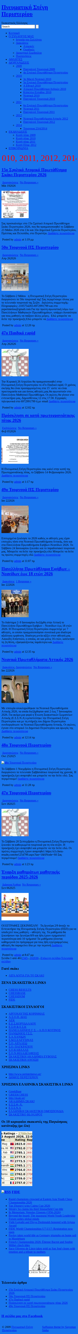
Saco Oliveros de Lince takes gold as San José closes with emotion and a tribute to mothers (42, 1250)
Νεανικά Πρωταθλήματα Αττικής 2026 (37, 659)
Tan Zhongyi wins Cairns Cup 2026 (29, 1205)
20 (34, 958)
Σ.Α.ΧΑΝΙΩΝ (17, 1036)
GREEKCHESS (18, 1094)
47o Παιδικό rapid (18, 332)
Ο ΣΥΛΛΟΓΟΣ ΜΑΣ (21, 36)
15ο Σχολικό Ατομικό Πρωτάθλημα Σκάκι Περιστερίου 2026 (34, 172)
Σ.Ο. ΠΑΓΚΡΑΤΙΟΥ (21, 1046)
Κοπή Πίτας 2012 (26, 144)
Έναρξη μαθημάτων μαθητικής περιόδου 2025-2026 (30, 874)
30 (37, 958)
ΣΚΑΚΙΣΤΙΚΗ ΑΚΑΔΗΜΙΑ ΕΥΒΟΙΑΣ (33, 1056)
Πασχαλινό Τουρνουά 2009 (39, 69)
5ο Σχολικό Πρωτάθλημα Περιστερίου (45, 82)
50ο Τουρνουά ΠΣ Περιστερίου (30, 247)
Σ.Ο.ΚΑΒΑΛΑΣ (18, 1049)
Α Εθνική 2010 (32, 85)
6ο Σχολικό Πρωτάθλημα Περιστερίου (45, 105)
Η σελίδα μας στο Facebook (22, 1316)
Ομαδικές (28, 49)
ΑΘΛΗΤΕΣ (15, 59)
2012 (19, 115)
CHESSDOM (17, 996)
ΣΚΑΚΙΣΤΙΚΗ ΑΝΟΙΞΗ (23, 1059)
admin (17, 239)
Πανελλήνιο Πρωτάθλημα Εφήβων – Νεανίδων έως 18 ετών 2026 (35, 571)
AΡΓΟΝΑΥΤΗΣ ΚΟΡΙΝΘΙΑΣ (27, 1013)
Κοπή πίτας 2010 (26, 138)
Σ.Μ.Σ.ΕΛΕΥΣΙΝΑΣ (21, 1040)
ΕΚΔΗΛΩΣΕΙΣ (18, 131)
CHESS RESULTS (20, 989)
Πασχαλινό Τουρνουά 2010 (39, 98)
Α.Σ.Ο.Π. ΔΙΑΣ (18, 1017)
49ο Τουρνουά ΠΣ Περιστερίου (30, 489)
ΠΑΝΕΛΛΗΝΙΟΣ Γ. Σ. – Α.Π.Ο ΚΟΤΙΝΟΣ (35, 1030)
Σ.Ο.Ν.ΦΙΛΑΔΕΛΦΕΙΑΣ (24, 1053)
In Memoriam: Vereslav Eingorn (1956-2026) (35, 1212)
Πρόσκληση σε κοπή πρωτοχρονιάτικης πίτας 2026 (38, 1302)
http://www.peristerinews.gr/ (25, 1074)
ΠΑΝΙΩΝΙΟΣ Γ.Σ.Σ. (21, 1033)
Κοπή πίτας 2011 (25, 141)
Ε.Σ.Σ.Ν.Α (15, 1107)
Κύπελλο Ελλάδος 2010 (37, 92)
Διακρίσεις (22, 42)
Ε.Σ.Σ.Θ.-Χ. (16, 1104)
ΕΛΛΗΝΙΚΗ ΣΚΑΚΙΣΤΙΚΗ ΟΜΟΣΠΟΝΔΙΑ (36, 1111)
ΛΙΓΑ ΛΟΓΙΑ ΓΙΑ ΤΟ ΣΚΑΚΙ (26, 975)
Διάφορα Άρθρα (11, 884)
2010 (19, 75)
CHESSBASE (17, 993)
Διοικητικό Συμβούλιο (29, 52)
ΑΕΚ (12, 1020)
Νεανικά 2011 (31, 108)
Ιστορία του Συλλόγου (29, 39)
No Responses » (29, 182)
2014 (19, 125)
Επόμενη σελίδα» (51, 958)
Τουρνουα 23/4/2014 (35, 128)
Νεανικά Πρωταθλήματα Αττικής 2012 (45, 118)
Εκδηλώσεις (9, 428)
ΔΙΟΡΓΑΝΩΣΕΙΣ (19, 62)
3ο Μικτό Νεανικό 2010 (37, 79)
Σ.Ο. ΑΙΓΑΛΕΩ (18, 1043)
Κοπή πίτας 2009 (26, 135)
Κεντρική (14, 33)
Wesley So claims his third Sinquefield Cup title (36, 1209)
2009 (19, 65)
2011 (19, 102)
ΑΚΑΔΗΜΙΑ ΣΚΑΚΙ (21, 1101)
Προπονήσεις (23, 56)
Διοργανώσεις (10, 182)
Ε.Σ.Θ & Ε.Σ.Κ (17, 1026)
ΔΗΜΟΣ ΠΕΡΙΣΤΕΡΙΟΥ (23, 1077)
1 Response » (23, 581)
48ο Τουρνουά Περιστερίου (26, 745)
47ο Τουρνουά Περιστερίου (26, 792)
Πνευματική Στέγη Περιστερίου (24, 10)
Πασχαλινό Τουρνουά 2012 (39, 121)
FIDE (12, 999)
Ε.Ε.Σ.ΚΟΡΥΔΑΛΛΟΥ (22, 1023)
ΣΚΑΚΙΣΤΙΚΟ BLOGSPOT (25, 1114)
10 (31, 958)
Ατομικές (28, 46)
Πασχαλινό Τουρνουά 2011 (39, 112)
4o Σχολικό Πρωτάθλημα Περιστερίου (45, 72)
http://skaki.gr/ (17, 1098)
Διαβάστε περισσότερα (61, 233)
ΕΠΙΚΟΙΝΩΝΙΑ (18, 148)
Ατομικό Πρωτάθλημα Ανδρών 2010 (44, 89)
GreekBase (15, 1091)
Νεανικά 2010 (31, 95)
